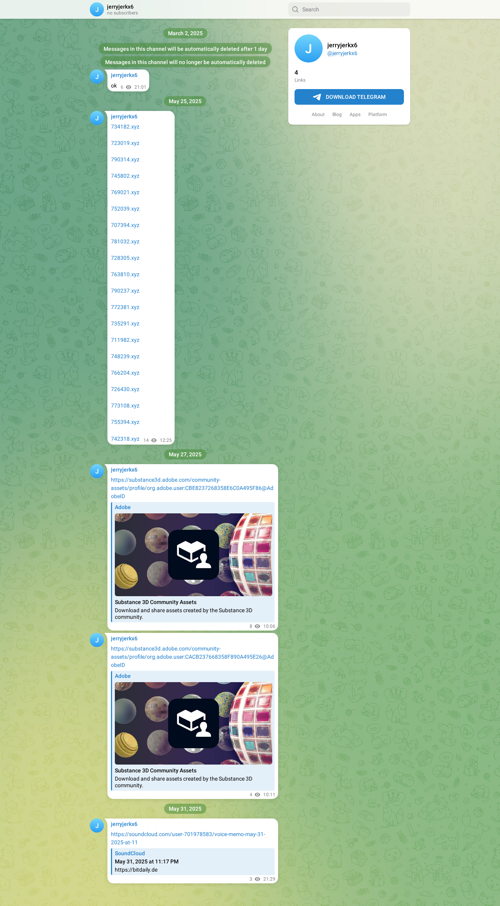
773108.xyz (125, 405)
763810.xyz (125, 274)
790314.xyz (125, 159)
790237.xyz (125, 291)
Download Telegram (356, 97)
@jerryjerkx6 (342, 53)
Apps (355, 114)
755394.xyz (125, 422)
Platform (377, 114)
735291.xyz (125, 323)
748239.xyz (125, 356)
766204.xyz (125, 373)
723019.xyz (125, 143)
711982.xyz (125, 340)
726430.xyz (125, 389)
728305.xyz (125, 258)
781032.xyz (125, 241)
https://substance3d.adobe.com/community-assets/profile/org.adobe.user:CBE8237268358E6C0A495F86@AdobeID (192, 488)
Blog (337, 114)
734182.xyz (125, 126)
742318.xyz (125, 439)
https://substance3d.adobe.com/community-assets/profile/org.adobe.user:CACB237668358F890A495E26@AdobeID (192, 656)
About (318, 114)
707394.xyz (125, 225)
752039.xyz (125, 209)
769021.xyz (125, 192)
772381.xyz (125, 307)
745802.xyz (125, 176)
